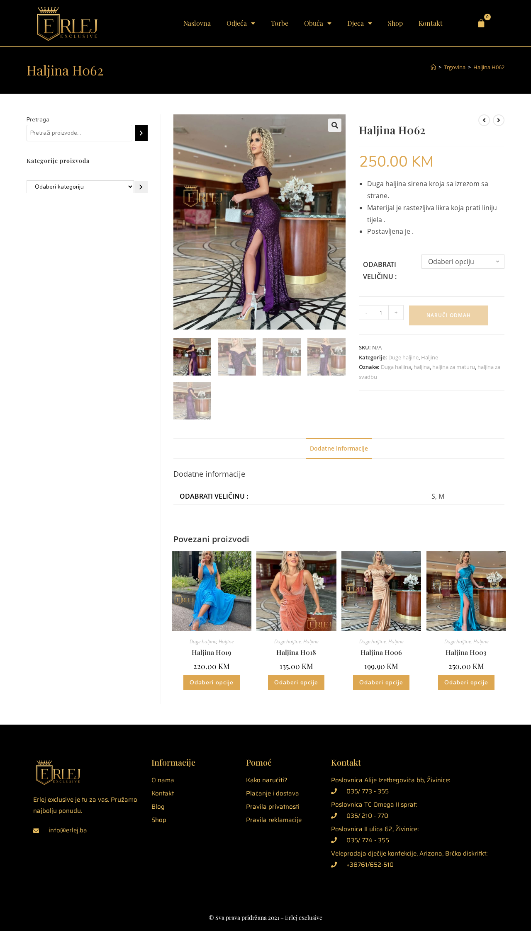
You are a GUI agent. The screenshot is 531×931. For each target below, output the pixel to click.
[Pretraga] (141, 133)
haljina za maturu (453, 367)
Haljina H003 (466, 652)
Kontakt (431, 23)
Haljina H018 (296, 652)
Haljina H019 (211, 652)
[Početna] (433, 67)
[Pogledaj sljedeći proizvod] (498, 120)
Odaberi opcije (212, 682)
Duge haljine (403, 357)
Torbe (279, 23)
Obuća (313, 23)
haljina (422, 367)
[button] (334, 125)
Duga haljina (396, 367)
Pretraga (38, 120)
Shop (395, 23)
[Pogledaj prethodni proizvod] (484, 120)
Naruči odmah (448, 315)
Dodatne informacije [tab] (339, 448)
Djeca (355, 23)
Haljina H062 (488, 67)
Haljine (429, 357)
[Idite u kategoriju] (141, 187)
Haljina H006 (381, 652)
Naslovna (197, 23)
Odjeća (237, 23)
